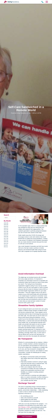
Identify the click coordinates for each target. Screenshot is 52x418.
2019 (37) (6, 234)
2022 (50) (6, 229)
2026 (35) (6, 223)
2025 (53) (6, 224)
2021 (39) (6, 231)
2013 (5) (6, 245)
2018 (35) (6, 236)
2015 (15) (6, 241)
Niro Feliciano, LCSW (24, 407)
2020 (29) (6, 233)
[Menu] (46, 2)
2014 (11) (6, 243)
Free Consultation (27, 416)
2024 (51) (6, 226)
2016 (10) (6, 240)
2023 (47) (6, 228)
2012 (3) (6, 246)
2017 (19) (6, 238)
